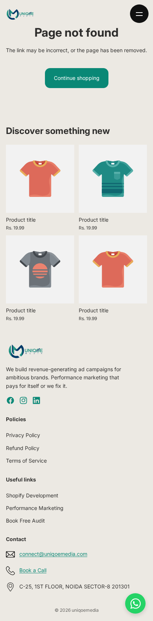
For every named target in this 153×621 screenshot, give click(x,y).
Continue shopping (77, 78)
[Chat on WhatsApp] (135, 603)
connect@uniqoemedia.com (53, 554)
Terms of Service (26, 460)
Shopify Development (32, 495)
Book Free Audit (25, 521)
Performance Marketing (35, 508)
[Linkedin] (36, 400)
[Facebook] (10, 400)
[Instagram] (23, 400)
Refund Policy (22, 448)
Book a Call (32, 570)
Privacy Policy (23, 435)
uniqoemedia (85, 610)
